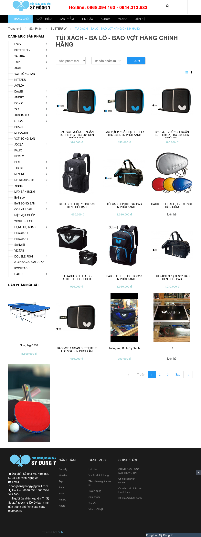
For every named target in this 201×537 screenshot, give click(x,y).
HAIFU (18, 274)
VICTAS (19, 250)
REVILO (19, 156)
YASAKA (19, 56)
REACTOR (21, 233)
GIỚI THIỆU (44, 19)
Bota (60, 532)
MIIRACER (21, 133)
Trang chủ (14, 28)
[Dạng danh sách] (187, 72)
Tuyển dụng (95, 490)
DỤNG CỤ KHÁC (25, 227)
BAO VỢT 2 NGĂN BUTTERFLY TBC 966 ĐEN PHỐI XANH (124, 133)
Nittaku (63, 499)
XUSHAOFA (21, 115)
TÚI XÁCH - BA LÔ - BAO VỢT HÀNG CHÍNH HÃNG (107, 28)
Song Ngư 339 (29, 345)
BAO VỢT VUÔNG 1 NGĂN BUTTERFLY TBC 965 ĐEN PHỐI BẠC (172, 135)
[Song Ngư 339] (29, 314)
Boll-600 (19, 197)
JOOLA (19, 144)
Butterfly (63, 469)
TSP (17, 62)
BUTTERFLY (59, 28)
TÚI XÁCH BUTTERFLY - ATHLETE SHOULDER (76, 277)
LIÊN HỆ (139, 19)
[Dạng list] (191, 72)
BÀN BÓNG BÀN (24, 203)
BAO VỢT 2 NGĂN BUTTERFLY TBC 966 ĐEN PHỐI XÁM (77, 349)
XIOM (17, 68)
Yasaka (63, 475)
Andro (62, 487)
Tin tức (92, 503)
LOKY (17, 44)
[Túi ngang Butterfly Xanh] (124, 317)
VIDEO (122, 19)
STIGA (18, 121)
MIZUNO (20, 174)
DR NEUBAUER (24, 180)
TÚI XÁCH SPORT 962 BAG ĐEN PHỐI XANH (124, 205)
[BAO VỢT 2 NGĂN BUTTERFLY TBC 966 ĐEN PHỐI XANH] (124, 101)
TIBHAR (19, 168)
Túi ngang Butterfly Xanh (124, 348)
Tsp (61, 481)
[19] (172, 317)
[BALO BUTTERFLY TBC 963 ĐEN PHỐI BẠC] (77, 173)
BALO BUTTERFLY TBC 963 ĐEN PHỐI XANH (124, 277)
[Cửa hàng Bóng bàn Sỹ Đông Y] (31, 6)
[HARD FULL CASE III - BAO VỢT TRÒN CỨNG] (172, 173)
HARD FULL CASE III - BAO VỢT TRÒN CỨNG (172, 205)
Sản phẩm (94, 497)
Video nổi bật (96, 509)
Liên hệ (93, 469)
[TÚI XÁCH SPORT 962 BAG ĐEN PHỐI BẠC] (172, 245)
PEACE (19, 127)
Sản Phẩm (35, 28)
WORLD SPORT (24, 221)
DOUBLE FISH (23, 256)
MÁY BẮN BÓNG (24, 191)
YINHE (18, 186)
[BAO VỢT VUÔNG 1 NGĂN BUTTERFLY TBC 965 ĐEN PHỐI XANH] (77, 101)
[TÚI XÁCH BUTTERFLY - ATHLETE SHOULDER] (77, 245)
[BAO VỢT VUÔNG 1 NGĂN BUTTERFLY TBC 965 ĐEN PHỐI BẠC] (172, 101)
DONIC (18, 103)
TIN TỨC (87, 19)
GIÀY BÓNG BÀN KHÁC (29, 262)
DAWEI (18, 91)
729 (16, 109)
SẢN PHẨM (66, 19)
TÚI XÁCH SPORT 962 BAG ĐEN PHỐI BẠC (172, 277)
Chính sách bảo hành (130, 497)
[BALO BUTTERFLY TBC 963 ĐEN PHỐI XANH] (124, 245)
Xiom (61, 493)
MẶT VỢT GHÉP (24, 215)
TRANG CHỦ (20, 19)
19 (172, 348)
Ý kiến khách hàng (99, 475)
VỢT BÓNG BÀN (24, 74)
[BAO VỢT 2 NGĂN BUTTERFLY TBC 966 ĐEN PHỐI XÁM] (77, 317)
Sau (177, 374)
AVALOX (19, 85)
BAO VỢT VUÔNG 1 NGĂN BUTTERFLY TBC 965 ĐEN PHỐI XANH (76, 135)
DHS (17, 162)
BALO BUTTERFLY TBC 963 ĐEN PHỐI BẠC (77, 205)
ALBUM (105, 19)
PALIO (18, 150)
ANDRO (19, 97)
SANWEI (19, 245)
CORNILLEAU (23, 209)
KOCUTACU (21, 268)
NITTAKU (20, 80)
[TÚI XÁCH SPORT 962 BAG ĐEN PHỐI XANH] (124, 173)
